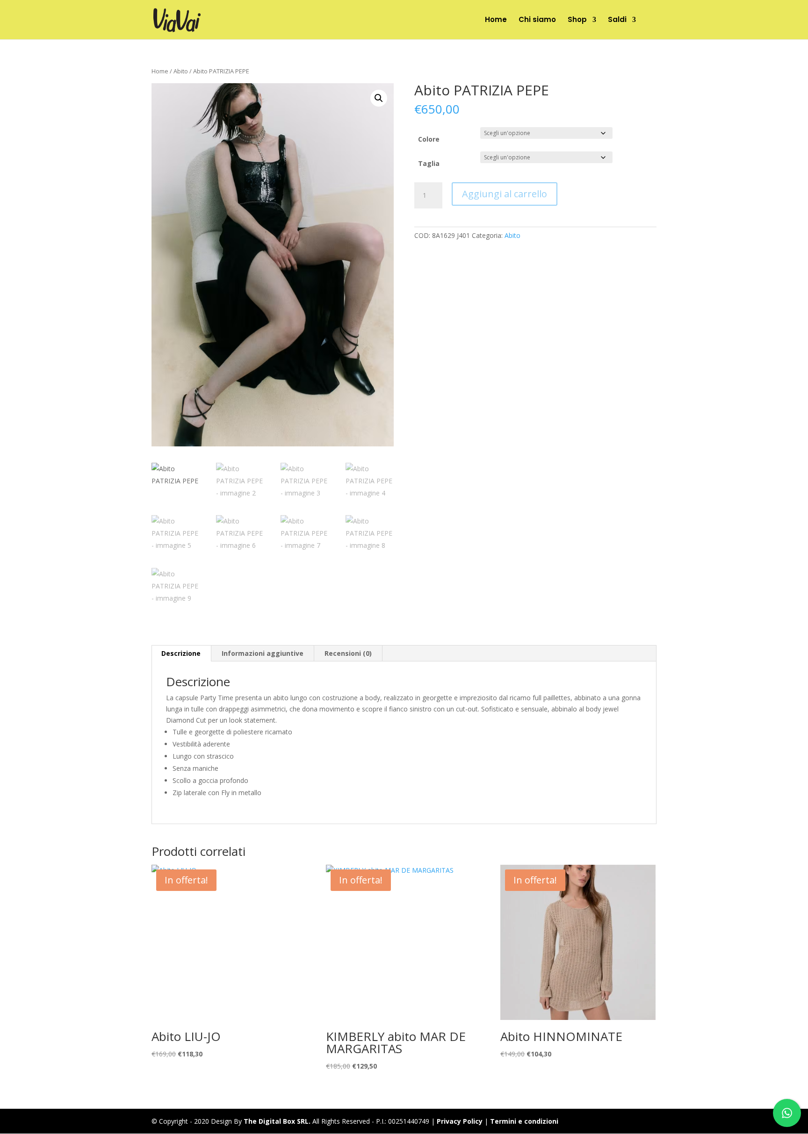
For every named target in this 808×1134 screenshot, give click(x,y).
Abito (180, 71)
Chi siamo (537, 20)
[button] (378, 98)
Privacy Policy (460, 1121)
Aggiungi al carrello (504, 193)
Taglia (429, 163)
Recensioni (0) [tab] (348, 653)
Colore (429, 139)
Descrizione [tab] (181, 653)
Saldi (617, 20)
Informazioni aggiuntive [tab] (262, 653)
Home (496, 20)
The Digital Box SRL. (277, 1121)
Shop (577, 20)
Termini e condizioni (524, 1121)
